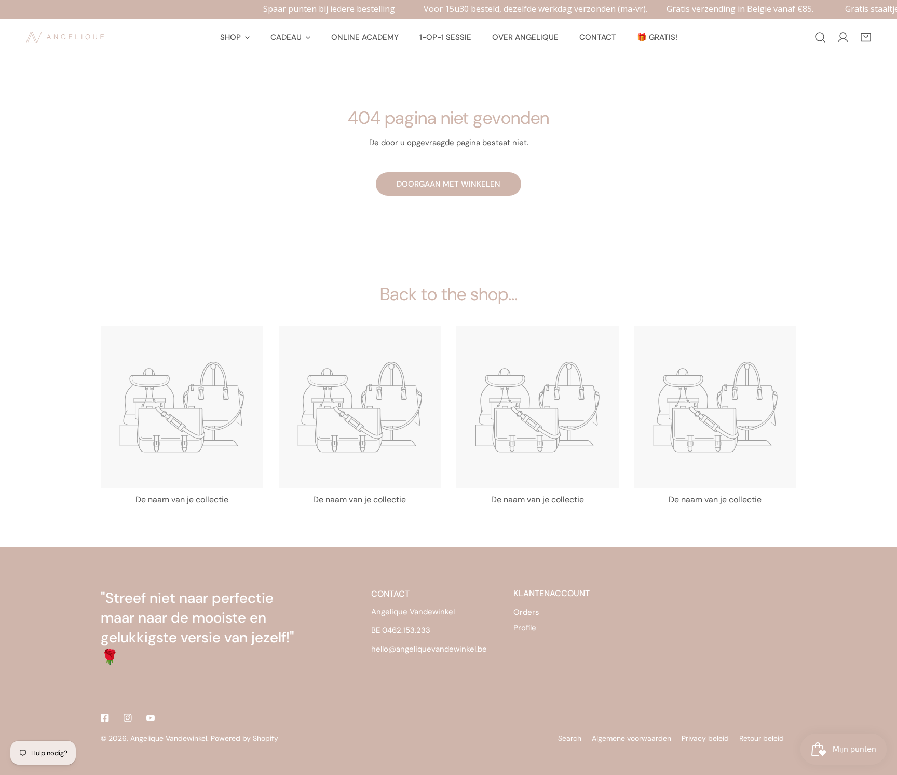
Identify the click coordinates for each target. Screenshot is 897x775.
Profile (524, 628)
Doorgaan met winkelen (448, 184)
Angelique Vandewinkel (168, 738)
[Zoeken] (820, 37)
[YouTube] (150, 718)
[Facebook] (104, 718)
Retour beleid (761, 738)
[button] (865, 37)
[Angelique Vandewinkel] (65, 37)
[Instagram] (127, 718)
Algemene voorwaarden (631, 738)
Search (569, 738)
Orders (526, 612)
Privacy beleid (705, 738)
